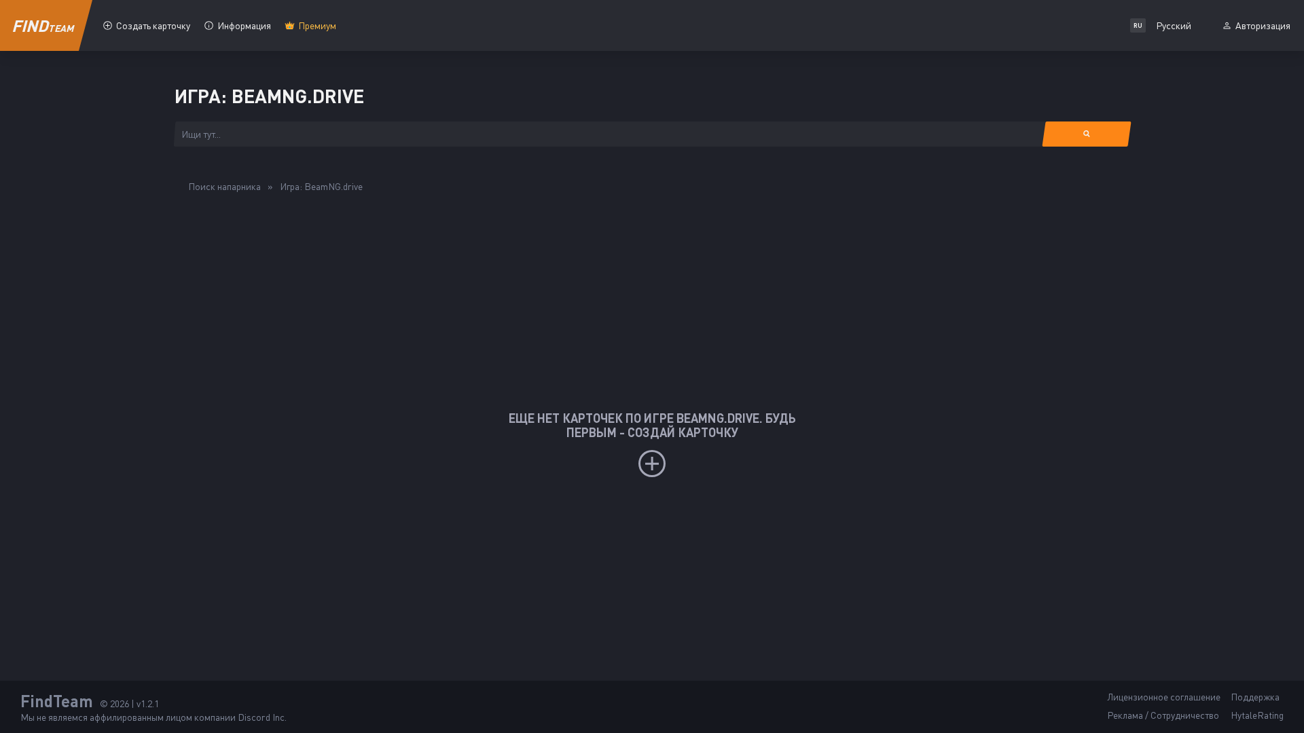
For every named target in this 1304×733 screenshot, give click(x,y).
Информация (244, 25)
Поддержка (1255, 696)
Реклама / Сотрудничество (1163, 715)
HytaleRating (1257, 715)
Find (43, 25)
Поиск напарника (224, 186)
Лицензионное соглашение (1163, 696)
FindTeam (56, 701)
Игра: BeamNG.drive (321, 186)
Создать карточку (153, 25)
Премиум (317, 25)
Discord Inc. (262, 717)
